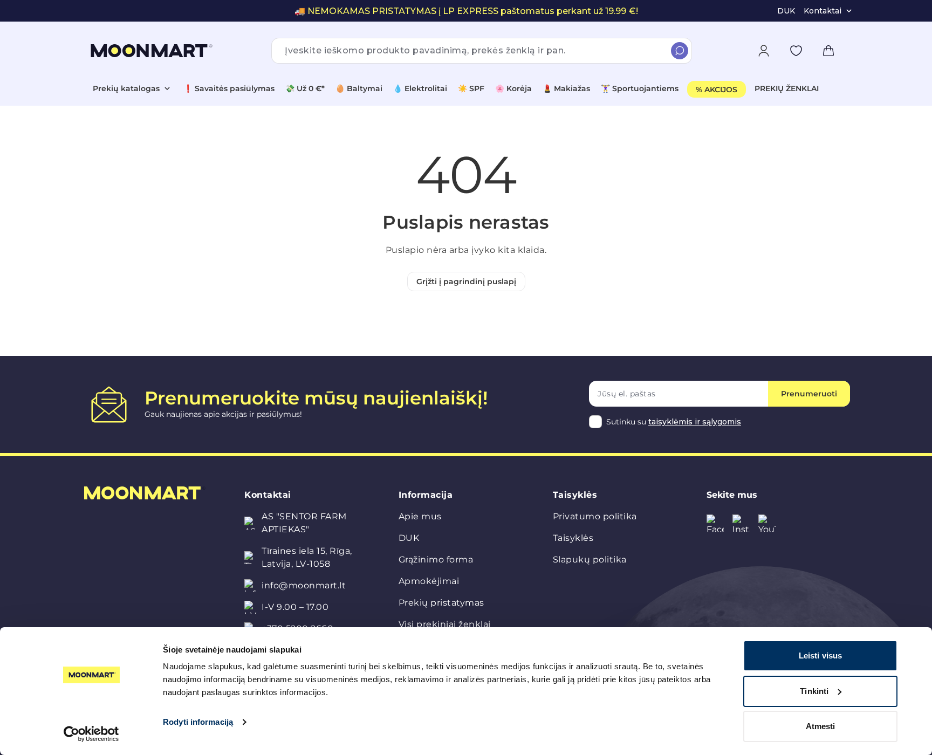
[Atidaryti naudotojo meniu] (764, 51)
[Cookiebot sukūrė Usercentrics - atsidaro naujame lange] (91, 734)
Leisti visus (820, 655)
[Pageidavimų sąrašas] (796, 51)
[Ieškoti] (679, 50)
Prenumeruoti (809, 394)
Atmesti (820, 726)
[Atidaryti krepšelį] (828, 51)
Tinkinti (814, 691)
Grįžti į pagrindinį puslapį (466, 281)
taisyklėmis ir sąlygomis (694, 422)
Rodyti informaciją (198, 721)
